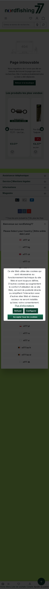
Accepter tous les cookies (25, 317)
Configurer (31, 311)
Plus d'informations (24, 305)
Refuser (18, 311)
